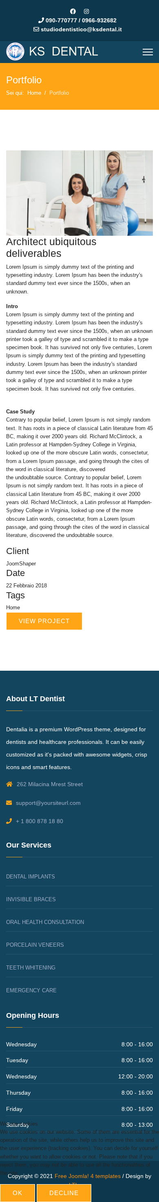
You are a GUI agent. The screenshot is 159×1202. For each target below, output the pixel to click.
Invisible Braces (31, 899)
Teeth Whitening (30, 968)
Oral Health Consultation (45, 922)
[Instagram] (86, 11)
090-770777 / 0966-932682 (81, 20)
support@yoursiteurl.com (48, 803)
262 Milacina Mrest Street (50, 784)
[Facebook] (73, 11)
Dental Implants (30, 877)
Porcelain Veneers (35, 945)
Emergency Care (31, 990)
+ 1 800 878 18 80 (39, 821)
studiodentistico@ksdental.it (81, 29)
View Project (44, 620)
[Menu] (148, 52)
